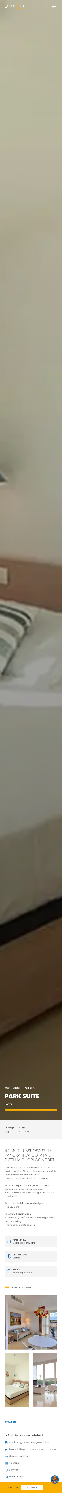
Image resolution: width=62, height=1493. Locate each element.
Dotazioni (31, 1422)
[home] (14, 6)
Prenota (32, 1487)
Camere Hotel (12, 1087)
